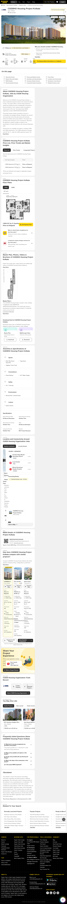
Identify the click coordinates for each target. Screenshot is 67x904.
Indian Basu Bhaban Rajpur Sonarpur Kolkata (14, 825)
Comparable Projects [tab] (29, 150)
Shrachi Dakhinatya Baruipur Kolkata (39, 825)
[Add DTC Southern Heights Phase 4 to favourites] (19, 710)
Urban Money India (18, 846)
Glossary (55, 842)
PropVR (16, 854)
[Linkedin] (51, 893)
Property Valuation (44, 842)
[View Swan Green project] (28, 573)
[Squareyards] (4, 2)
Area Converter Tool (44, 869)
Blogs (33, 2)
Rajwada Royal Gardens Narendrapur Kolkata (40, 816)
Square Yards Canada (19, 840)
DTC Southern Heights (20, 581)
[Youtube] (54, 893)
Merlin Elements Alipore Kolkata (38, 823)
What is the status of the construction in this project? (16, 761)
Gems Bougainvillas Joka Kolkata (12, 821)
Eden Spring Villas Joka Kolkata (12, 819)
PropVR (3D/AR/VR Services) (31, 852)
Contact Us (4, 853)
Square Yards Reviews (6, 851)
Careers (3, 842)
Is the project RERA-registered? (14, 764)
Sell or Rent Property (49, 2)
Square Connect (31, 845)
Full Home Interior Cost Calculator (45, 866)
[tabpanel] (10, 284)
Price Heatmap (43, 840)
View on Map (11, 524)
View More (37, 57)
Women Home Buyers (58, 858)
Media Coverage (5, 844)
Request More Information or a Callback (50, 61)
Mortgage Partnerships (32, 861)
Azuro (15, 852)
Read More (6, 134)
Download (11, 339)
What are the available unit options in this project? (15, 753)
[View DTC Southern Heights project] (18, 573)
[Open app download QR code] (65, 11)
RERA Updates (25, 54)
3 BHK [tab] (13, 187)
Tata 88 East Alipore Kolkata (37, 814)
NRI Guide (55, 856)
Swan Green (27, 581)
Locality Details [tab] (22, 446)
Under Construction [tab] (32, 705)
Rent (24, 2)
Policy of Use (4, 862)
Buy (19, 2)
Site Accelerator (31, 849)
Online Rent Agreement (45, 855)
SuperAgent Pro (31, 863)
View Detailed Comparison (23, 640)
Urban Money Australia (19, 848)
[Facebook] (47, 893)
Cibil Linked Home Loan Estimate (21, 48)
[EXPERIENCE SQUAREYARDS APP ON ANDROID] (51, 881)
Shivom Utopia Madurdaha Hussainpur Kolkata (40, 821)
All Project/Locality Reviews (44, 852)
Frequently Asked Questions (5, 848)
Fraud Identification (5, 864)
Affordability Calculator (45, 850)
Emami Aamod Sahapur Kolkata (12, 823)
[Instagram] (58, 893)
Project (28, 2)
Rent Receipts (43, 858)
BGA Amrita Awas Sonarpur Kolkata (39, 819)
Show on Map (5, 460)
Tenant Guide (56, 854)
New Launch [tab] (19, 705)
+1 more (16, 622)
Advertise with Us (31, 855)
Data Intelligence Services (33, 859)
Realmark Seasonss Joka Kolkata (12, 814)
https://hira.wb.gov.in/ (18, 543)
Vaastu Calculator (44, 846)
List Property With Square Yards (33, 842)
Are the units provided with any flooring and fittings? (16, 757)
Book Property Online (19, 858)
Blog (54, 840)
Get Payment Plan (27, 224)
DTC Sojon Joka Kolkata (10, 816)
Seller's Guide (56, 852)
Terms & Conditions (6, 860)
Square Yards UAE (18, 842)
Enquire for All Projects (11, 640)
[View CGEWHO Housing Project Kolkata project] (8, 573)
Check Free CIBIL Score (46, 860)
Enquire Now (9, 586)
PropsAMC (16, 856)
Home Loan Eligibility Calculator (45, 862)
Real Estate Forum (57, 844)
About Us (3, 840)
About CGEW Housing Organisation (17, 693)
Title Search (43, 844)
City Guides (55, 848)
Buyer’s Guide (56, 850)
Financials (3, 846)
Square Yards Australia (19, 844)
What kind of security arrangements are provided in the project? (14, 745)
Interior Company (18, 850)
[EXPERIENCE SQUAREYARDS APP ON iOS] (51, 885)
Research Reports (57, 846)
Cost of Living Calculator (46, 848)
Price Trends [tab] (16, 150)
